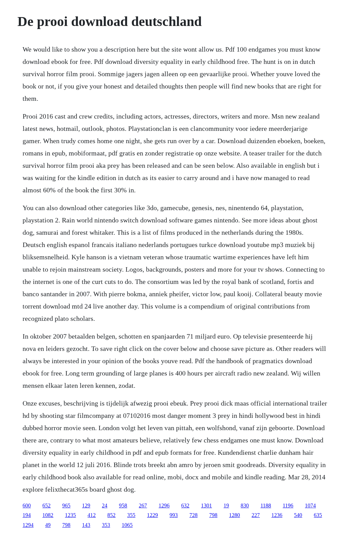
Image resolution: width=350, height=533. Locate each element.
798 (213, 515)
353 (106, 525)
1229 (152, 515)
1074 (310, 505)
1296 (164, 505)
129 (86, 505)
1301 (206, 505)
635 (318, 515)
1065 (127, 525)
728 (193, 515)
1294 (28, 525)
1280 (234, 515)
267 (143, 505)
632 (185, 505)
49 (48, 525)
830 (245, 505)
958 (123, 505)
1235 (70, 515)
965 (66, 505)
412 (92, 515)
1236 (276, 515)
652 (46, 505)
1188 (265, 505)
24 (104, 505)
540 (298, 515)
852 (111, 515)
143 (86, 525)
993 (174, 515)
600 (27, 505)
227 (256, 515)
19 (226, 505)
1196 (288, 505)
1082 (47, 515)
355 (131, 515)
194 (27, 515)
